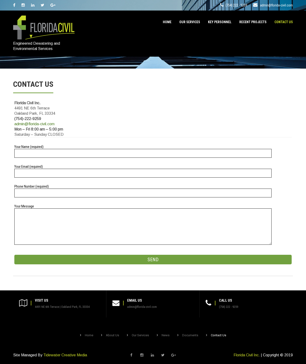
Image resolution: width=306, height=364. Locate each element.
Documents (190, 335)
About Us (112, 335)
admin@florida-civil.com (276, 5)
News (165, 335)
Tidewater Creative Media (65, 355)
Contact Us (283, 22)
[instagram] (23, 5)
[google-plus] (52, 5)
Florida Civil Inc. (247, 355)
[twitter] (42, 5)
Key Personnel (219, 22)
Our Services (189, 22)
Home (167, 22)
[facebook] (14, 5)
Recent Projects (253, 22)
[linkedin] (32, 5)
